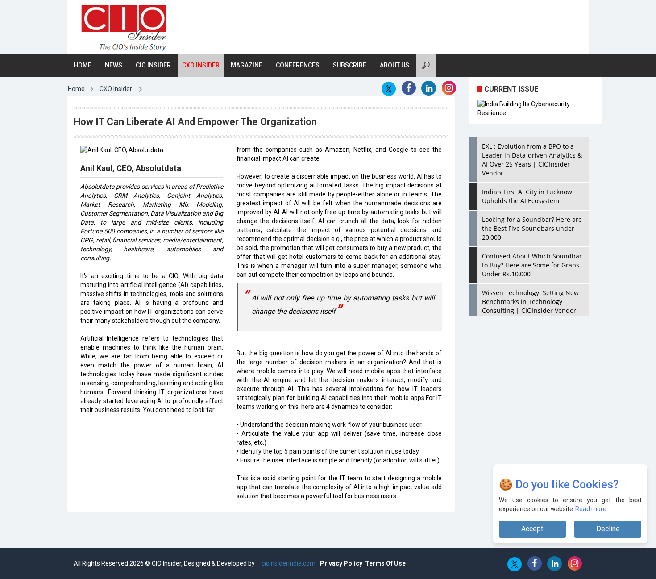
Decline (608, 529)
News (113, 65)
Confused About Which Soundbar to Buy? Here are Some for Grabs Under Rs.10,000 (532, 265)
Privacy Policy (341, 563)
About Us (394, 65)
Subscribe (349, 65)
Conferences (298, 65)
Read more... (593, 508)
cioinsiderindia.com (288, 563)
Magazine (246, 65)
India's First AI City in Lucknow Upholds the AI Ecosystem (527, 196)
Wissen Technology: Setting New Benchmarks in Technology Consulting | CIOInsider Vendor (530, 301)
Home (82, 65)
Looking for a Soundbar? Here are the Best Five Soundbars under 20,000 (532, 228)
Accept (532, 529)
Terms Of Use (385, 563)
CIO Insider (153, 65)
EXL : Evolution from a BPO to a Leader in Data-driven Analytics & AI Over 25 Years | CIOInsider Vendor (532, 159)
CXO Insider (201, 65)
